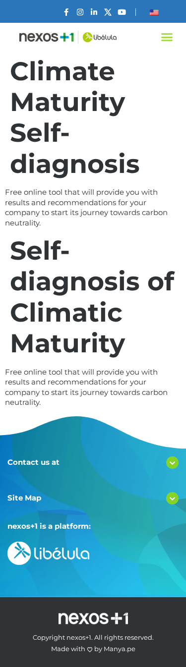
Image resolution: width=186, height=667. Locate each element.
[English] (154, 12)
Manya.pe (119, 649)
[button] (167, 37)
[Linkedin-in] (94, 12)
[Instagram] (80, 12)
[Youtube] (121, 12)
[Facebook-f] (66, 12)
